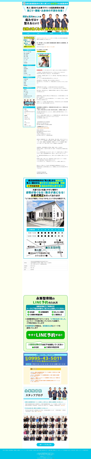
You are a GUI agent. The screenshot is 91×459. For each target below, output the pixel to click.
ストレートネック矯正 (24, 450)
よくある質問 (26, 92)
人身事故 (25, 80)
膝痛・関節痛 (53, 450)
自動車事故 (25, 85)
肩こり (47, 450)
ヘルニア (25, 61)
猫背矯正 (25, 71)
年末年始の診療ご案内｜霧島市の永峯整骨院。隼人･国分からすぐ (37, 408)
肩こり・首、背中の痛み (27, 51)
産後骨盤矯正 (26, 68)
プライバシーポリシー (27, 97)
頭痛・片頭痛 (26, 56)
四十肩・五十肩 (70, 450)
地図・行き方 (63, 33)
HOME (28, 33)
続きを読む (63, 405)
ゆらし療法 (25, 94)
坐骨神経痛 (25, 62)
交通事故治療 (26, 79)
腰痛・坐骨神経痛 (26, 53)
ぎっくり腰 (25, 59)
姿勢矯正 (25, 70)
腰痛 (49, 450)
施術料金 (51, 33)
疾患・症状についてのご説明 (49, 46)
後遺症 (25, 82)
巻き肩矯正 (25, 73)
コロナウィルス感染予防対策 (83, 450)
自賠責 (40, 450)
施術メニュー (39, 33)
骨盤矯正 (6, 450)
